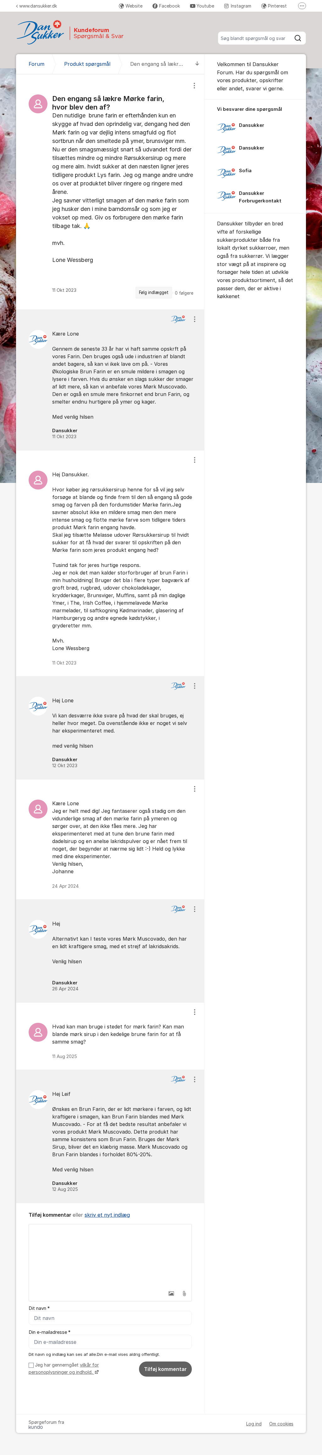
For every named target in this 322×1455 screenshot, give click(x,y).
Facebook (169, 5)
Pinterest (277, 5)
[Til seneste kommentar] (197, 64)
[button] (171, 1293)
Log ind (254, 1423)
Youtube (205, 5)
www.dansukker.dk (38, 5)
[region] (110, 191)
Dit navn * (39, 1308)
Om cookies (281, 1423)
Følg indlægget (154, 292)
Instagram (241, 5)
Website (133, 5)
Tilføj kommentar (165, 1369)
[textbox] (110, 1255)
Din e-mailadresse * (49, 1332)
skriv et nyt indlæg (107, 1215)
